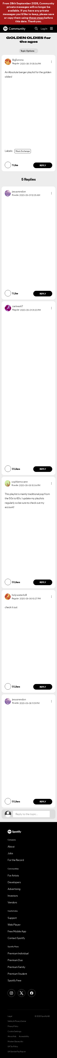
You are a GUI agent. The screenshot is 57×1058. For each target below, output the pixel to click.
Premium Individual (18, 953)
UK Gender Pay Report (17, 1051)
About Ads (12, 1036)
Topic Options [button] (28, 50)
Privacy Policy (13, 1026)
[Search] (36, 29)
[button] (51, 61)
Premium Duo (15, 960)
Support (12, 918)
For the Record (16, 860)
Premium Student (17, 973)
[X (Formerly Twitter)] (21, 993)
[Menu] (51, 29)
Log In (44, 28)
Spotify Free (14, 980)
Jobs (10, 853)
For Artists (13, 875)
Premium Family (16, 967)
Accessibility (24, 1036)
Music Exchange (23, 151)
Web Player (14, 924)
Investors (13, 895)
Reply (43, 165)
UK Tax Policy (13, 1046)
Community (17, 28)
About (11, 846)
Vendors (12, 902)
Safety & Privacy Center (17, 1021)
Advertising (14, 889)
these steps (36, 18)
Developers (14, 882)
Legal (10, 1016)
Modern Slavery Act (15, 1041)
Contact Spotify (16, 938)
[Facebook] (31, 993)
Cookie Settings (14, 1031)
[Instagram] (11, 993)
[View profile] (8, 61)
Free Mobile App (17, 931)
